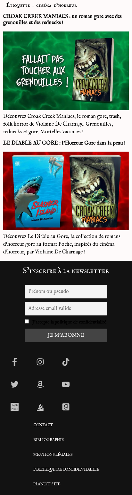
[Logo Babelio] (40, 407)
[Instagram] (40, 362)
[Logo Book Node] (14, 407)
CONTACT (43, 425)
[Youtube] (66, 384)
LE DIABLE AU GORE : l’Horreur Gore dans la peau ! (64, 143)
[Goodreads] (66, 407)
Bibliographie (48, 440)
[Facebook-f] (14, 362)
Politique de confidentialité (66, 469)
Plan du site (46, 484)
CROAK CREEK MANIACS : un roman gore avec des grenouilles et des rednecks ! (62, 19)
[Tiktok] (66, 362)
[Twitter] (14, 384)
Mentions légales (52, 454)
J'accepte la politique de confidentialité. (69, 322)
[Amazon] (40, 384)
